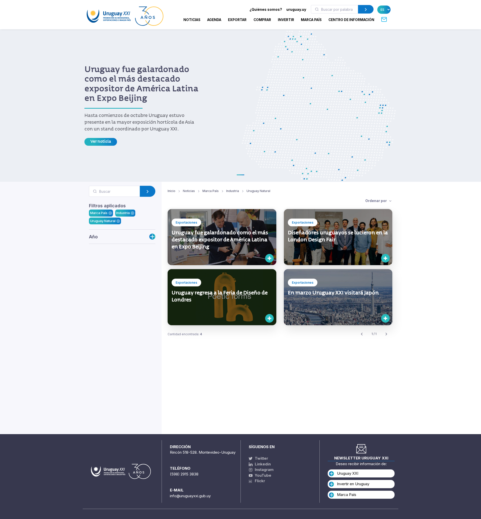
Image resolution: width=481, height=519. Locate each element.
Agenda (214, 20)
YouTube (262, 475)
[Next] (386, 334)
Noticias (191, 20)
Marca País (98, 213)
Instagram (264, 469)
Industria (123, 213)
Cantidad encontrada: (185, 334)
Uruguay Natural (102, 221)
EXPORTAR (237, 20)
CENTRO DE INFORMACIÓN (351, 20)
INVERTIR (286, 20)
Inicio (171, 191)
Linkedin (262, 464)
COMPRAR (262, 20)
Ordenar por (376, 201)
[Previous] (361, 334)
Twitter (261, 458)
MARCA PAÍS (311, 20)
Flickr (258, 480)
